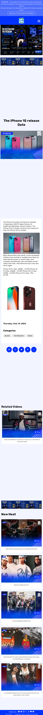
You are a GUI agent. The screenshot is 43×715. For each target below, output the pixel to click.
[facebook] (19, 712)
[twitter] (21, 712)
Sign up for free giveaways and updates (21, 13)
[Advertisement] (21, 91)
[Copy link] (9, 349)
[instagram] (23, 712)
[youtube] (31, 712)
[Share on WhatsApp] (15, 349)
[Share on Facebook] (27, 349)
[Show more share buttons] (34, 349)
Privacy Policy (9, 714)
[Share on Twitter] (21, 349)
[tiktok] (28, 712)
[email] (33, 712)
